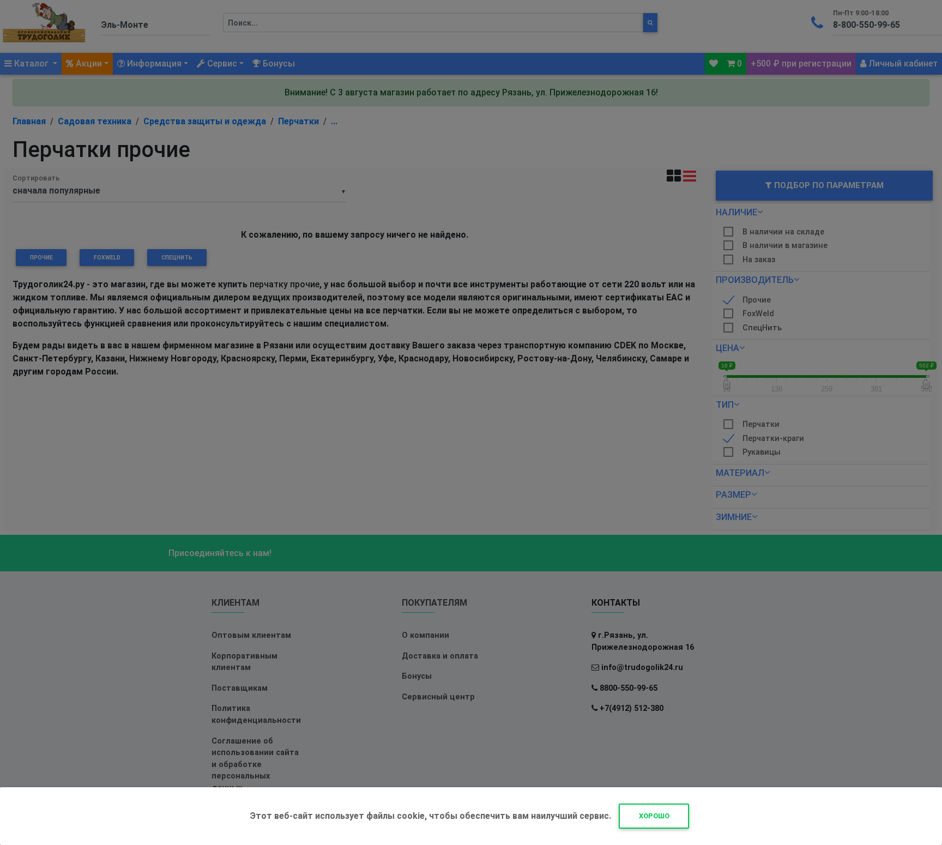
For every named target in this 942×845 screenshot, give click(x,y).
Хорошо (654, 816)
